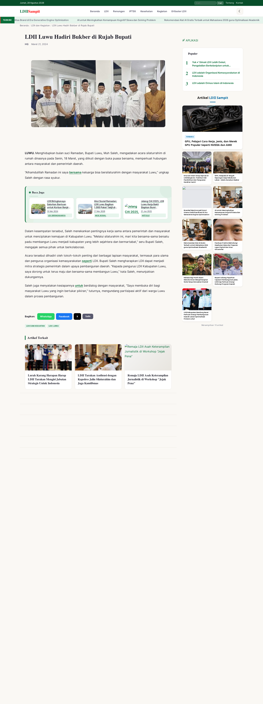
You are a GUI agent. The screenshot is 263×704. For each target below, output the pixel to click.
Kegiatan (162, 11)
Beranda (95, 11)
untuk (79, 285)
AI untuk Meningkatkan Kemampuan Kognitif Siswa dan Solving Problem (84, 20)
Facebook (64, 316)
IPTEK (132, 11)
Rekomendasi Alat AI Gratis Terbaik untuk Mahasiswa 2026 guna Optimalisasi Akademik (179, 20)
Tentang (230, 2)
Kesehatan (146, 11)
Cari (220, 3)
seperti (87, 261)
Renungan (119, 11)
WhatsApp (46, 316)
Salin (87, 316)
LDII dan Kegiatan (40, 25)
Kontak (239, 2)
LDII (30, 11)
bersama (75, 172)
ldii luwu (54, 326)
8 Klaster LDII (178, 11)
